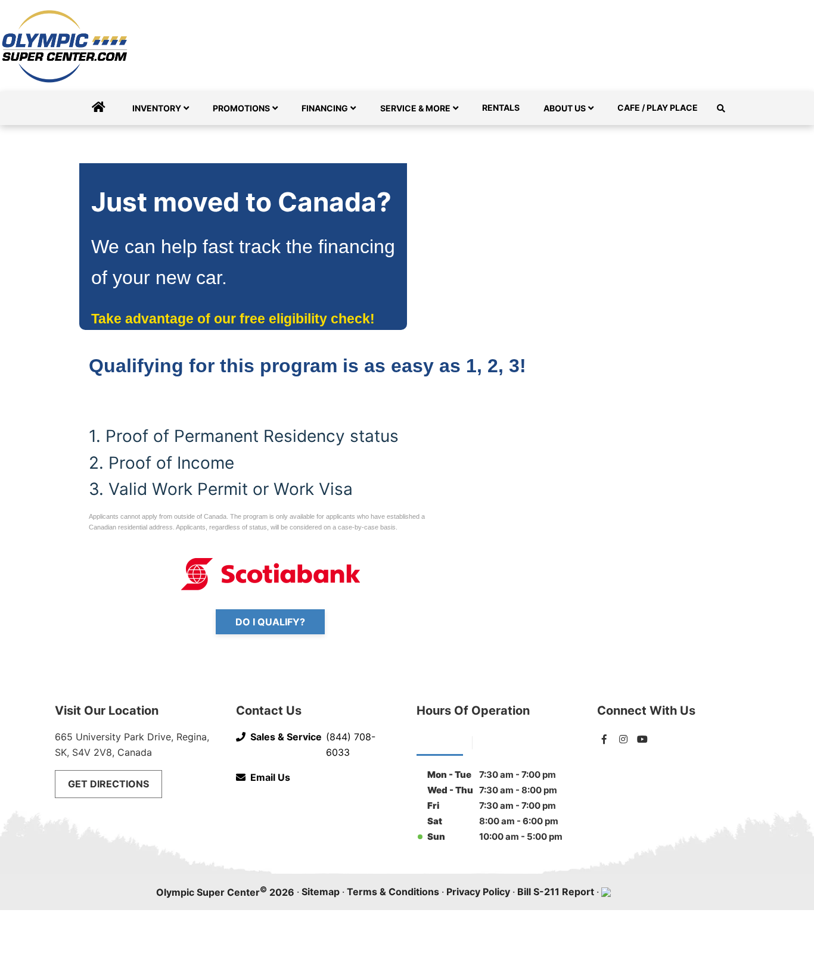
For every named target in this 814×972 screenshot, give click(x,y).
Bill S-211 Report (555, 892)
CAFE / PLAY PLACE (657, 107)
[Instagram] (623, 739)
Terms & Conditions (393, 892)
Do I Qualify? (270, 622)
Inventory (156, 108)
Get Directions (108, 784)
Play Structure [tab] (513, 741)
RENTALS (501, 107)
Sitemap (321, 892)
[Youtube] (642, 739)
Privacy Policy (478, 892)
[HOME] (98, 108)
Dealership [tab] (440, 741)
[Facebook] (604, 739)
